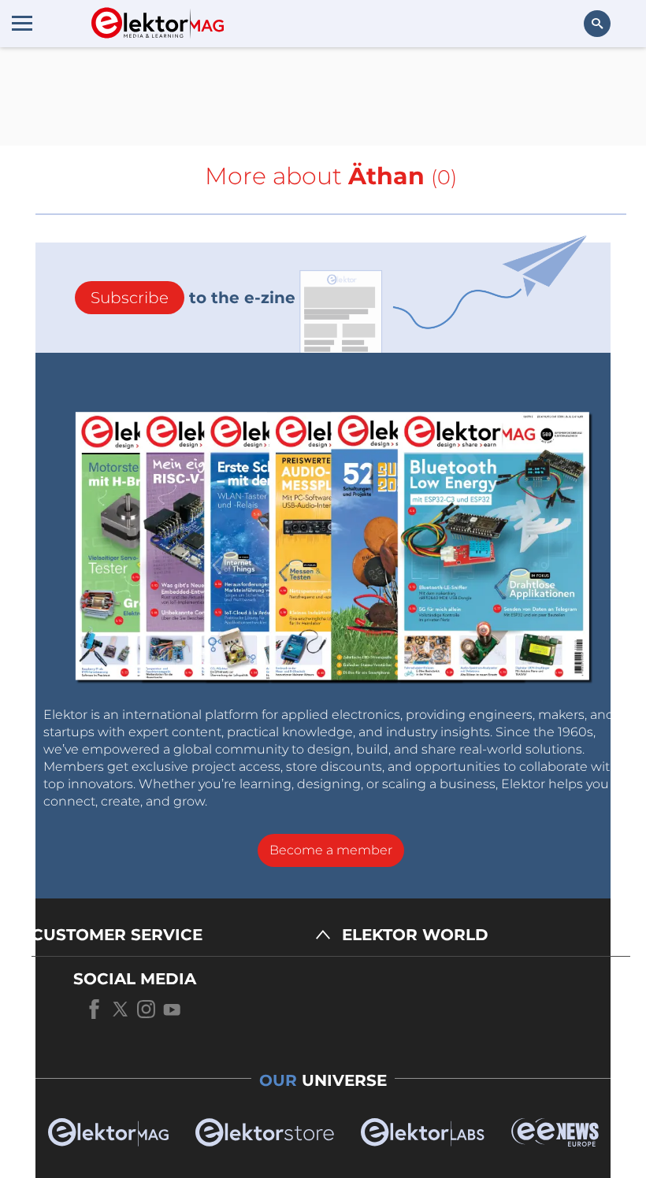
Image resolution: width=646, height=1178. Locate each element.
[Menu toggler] (22, 23)
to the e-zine (193, 297)
